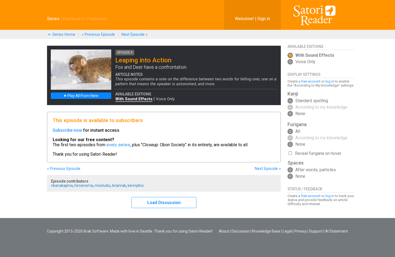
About (224, 231)
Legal (287, 231)
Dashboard (73, 18)
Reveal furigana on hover (318, 153)
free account (311, 81)
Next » (134, 34)
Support (316, 231)
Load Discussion (164, 202)
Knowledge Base (266, 231)
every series (118, 144)
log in (329, 81)
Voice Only (165, 99)
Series (53, 18)
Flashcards (97, 18)
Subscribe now (67, 130)
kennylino (136, 185)
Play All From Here (82, 96)
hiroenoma (83, 185)
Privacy (300, 231)
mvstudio (102, 185)
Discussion (241, 231)
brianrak (119, 185)
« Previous (98, 34)
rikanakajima (62, 185)
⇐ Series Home (61, 34)
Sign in (263, 18)
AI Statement (336, 231)
